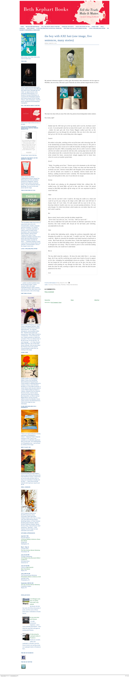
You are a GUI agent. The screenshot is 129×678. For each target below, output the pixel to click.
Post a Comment (49, 292)
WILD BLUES (29, 567)
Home (22, 26)
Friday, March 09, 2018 (62, 282)
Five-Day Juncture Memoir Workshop (30, 550)
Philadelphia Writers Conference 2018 (31, 576)
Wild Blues (63, 284)
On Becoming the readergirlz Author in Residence (35, 636)
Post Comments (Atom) (56, 302)
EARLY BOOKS (30, 28)
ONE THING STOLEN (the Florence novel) (75, 28)
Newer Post (47, 300)
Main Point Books (25, 569)
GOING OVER (95, 26)
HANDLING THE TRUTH (68, 26)
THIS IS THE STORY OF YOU (83, 26)
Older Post (96, 300)
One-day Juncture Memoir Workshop (30, 584)
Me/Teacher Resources (32, 26)
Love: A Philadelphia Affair (97, 28)
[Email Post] (69, 282)
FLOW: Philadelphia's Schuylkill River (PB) (49, 28)
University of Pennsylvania (54, 284)
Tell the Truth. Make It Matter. (50, 26)
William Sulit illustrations (72, 284)
